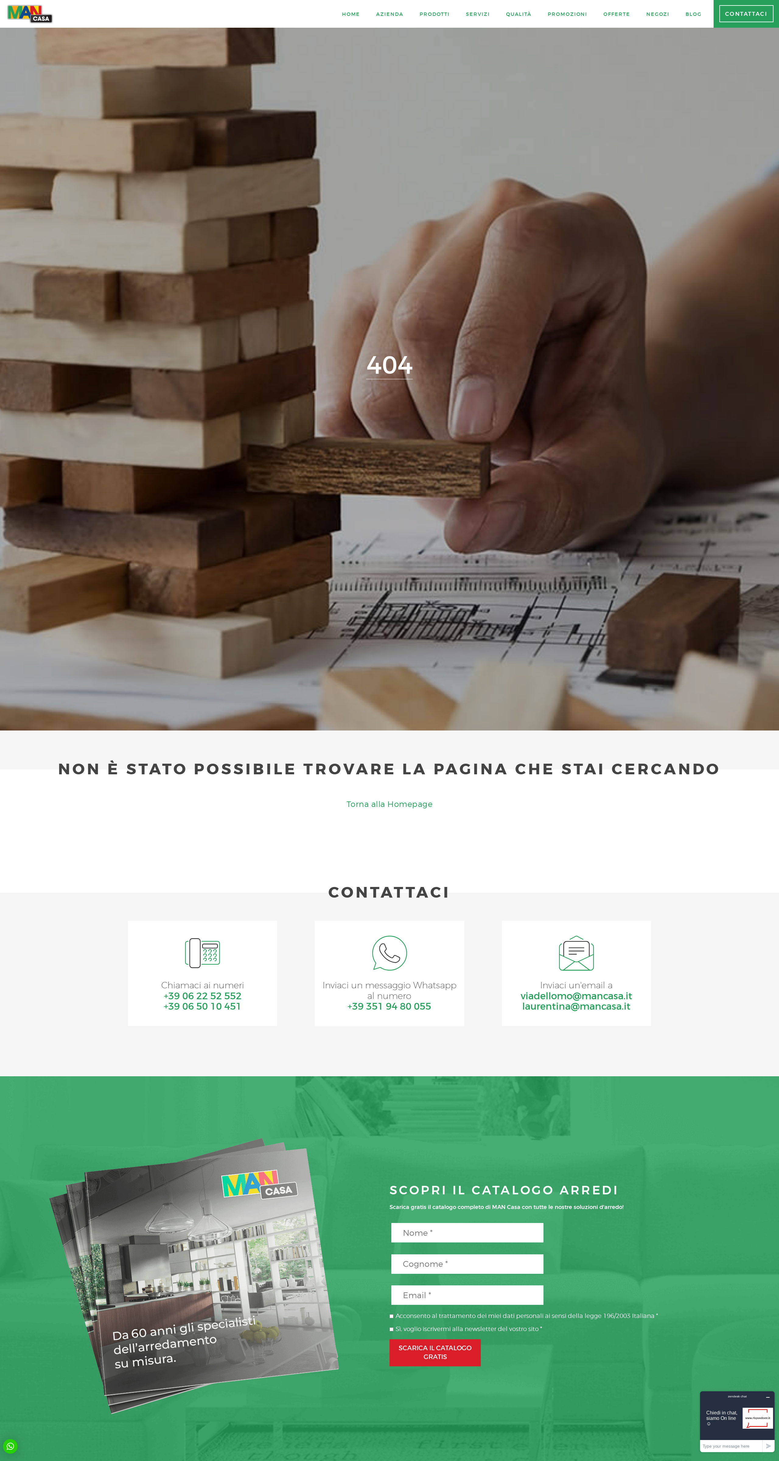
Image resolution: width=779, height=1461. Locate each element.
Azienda (389, 14)
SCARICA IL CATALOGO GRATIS (435, 1352)
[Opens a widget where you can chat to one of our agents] (737, 1421)
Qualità (519, 14)
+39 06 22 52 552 (203, 996)
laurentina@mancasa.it (576, 1006)
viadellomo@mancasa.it (576, 996)
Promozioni (567, 14)
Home (351, 14)
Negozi (658, 14)
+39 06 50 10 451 (203, 1006)
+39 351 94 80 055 (389, 1006)
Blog (694, 14)
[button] (10, 1446)
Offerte (616, 14)
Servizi (478, 14)
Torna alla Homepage (390, 804)
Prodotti (435, 14)
